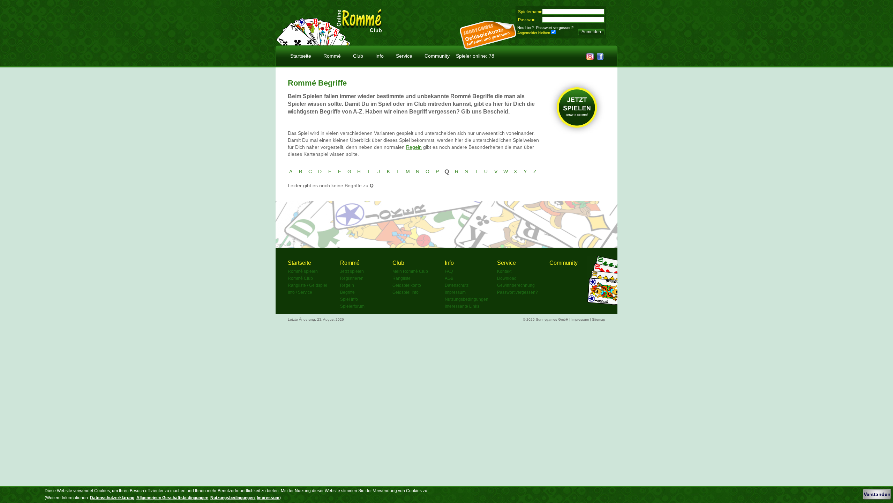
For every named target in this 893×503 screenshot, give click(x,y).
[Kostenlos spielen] (313, 43)
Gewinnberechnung (516, 285)
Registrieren (351, 278)
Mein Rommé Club (410, 271)
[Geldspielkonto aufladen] (488, 48)
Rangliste (401, 278)
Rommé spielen (303, 271)
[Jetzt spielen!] (577, 134)
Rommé (332, 56)
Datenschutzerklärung (112, 497)
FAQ (449, 271)
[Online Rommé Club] (359, 29)
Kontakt (504, 271)
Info (379, 56)
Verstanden (877, 494)
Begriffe (347, 292)
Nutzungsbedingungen (466, 299)
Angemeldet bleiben (533, 33)
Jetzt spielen (352, 271)
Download (507, 278)
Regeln (414, 147)
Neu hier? (525, 27)
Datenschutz (456, 285)
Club (358, 56)
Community (437, 56)
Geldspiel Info (405, 292)
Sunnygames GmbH (552, 319)
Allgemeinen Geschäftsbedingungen (172, 497)
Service (404, 56)
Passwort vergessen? (554, 27)
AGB (449, 278)
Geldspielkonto (406, 285)
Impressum (455, 292)
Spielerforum (352, 306)
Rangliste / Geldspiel (307, 285)
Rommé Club (300, 278)
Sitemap (598, 319)
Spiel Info (349, 299)
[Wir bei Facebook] (600, 58)
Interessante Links (462, 306)
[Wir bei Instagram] (590, 58)
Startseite (300, 56)
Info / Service (300, 292)
